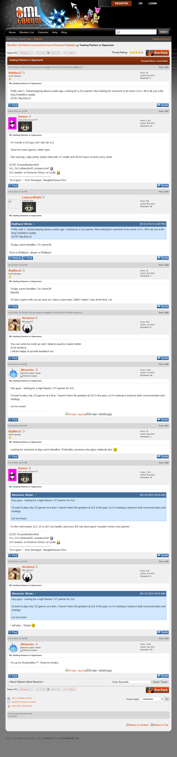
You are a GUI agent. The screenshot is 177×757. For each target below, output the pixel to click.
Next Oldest (17, 681)
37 (65, 53)
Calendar (43, 32)
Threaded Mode (148, 61)
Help (55, 32)
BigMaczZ (77, 67)
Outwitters (70, 45)
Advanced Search (161, 39)
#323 (166, 192)
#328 (166, 463)
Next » (72, 53)
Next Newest (34, 681)
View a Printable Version (22, 698)
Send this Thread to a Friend (24, 702)
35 (58, 53)
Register (38, 39)
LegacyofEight (31, 197)
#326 (166, 364)
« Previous (23, 53)
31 (38, 53)
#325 (166, 313)
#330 (166, 638)
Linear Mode (162, 61)
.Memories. (27, 369)
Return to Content (138, 725)
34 (53, 53)
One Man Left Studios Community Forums (30, 45)
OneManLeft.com (70, 738)
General (59, 45)
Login (28, 39)
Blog (64, 32)
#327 (166, 426)
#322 (166, 111)
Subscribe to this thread (22, 706)
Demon (23, 116)
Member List (27, 32)
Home (12, 32)
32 (43, 53)
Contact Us (49, 738)
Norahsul (77, 313)
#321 (166, 67)
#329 (166, 561)
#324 (166, 265)
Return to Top (161, 725)
